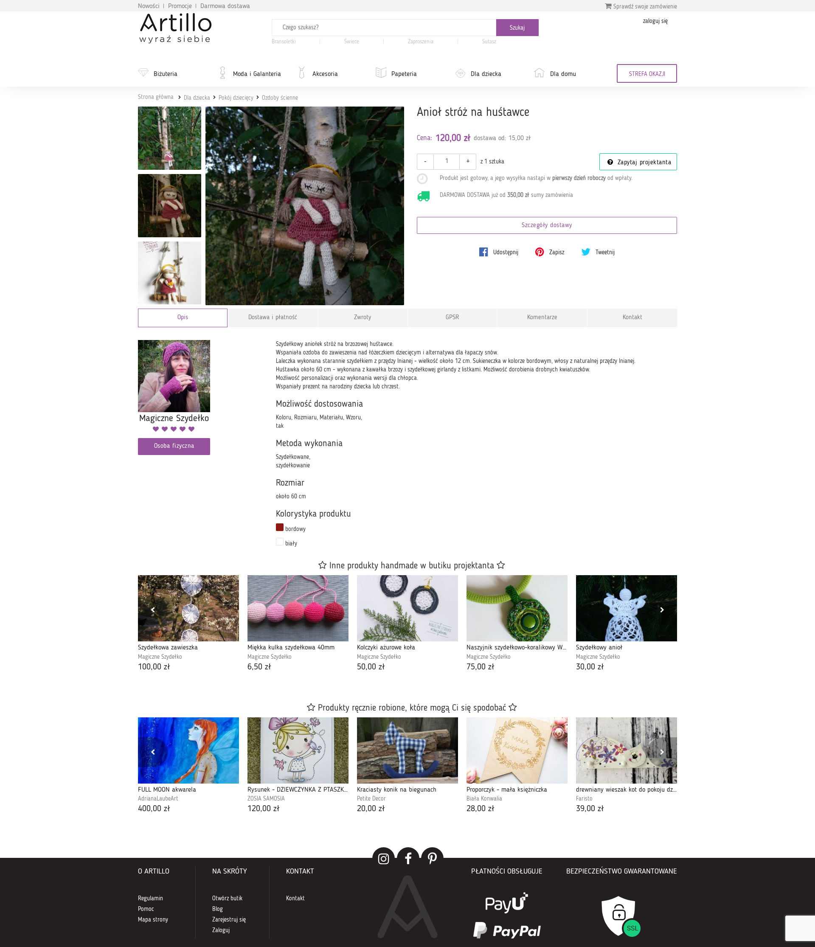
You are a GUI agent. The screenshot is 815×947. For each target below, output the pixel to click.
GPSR (452, 318)
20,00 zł (371, 809)
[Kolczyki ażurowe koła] (407, 608)
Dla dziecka (486, 74)
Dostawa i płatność (272, 318)
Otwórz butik (227, 899)
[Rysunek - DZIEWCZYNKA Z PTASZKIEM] (297, 750)
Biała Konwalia (484, 799)
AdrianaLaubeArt (158, 799)
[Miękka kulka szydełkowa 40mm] (297, 608)
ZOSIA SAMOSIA (266, 799)
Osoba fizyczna (174, 446)
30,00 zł (590, 667)
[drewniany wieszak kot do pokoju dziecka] (626, 750)
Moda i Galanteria (257, 74)
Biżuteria (165, 74)
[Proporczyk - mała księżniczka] (517, 750)
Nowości (149, 6)
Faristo (584, 799)
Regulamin (150, 899)
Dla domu (563, 74)
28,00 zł (481, 809)
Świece (351, 42)
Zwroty (362, 318)
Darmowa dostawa (225, 6)
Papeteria (404, 74)
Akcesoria (325, 74)
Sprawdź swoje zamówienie (644, 7)
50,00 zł (371, 667)
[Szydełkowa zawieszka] (188, 608)
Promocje (180, 6)
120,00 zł (263, 809)
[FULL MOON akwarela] (188, 750)
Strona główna (156, 97)
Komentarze (542, 318)
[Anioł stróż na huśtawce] (305, 206)
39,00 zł (590, 809)
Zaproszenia (420, 42)
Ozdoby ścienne (280, 98)
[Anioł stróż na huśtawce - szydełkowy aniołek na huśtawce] (169, 138)
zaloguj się (655, 21)
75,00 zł (481, 667)
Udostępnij (505, 253)
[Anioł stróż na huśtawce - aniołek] (169, 205)
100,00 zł (154, 667)
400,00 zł (154, 809)
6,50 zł (259, 667)
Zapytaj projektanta (643, 163)
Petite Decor (371, 799)
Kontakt (632, 318)
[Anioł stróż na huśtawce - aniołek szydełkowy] (169, 273)
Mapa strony (153, 920)
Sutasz (489, 42)
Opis (182, 318)
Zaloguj (221, 930)
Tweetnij (604, 253)
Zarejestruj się (229, 920)
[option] (188, 624)
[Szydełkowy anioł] (626, 608)
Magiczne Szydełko (160, 657)
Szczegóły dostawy (547, 225)
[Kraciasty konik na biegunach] (407, 750)
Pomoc (146, 909)
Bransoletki (284, 42)
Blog (217, 909)
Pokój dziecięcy (236, 98)
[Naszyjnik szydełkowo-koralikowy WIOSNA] (517, 608)
